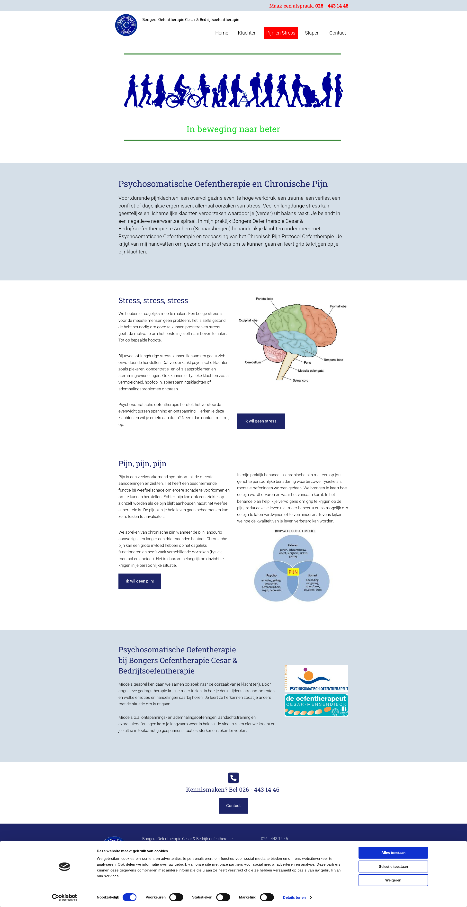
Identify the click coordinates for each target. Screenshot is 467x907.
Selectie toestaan (393, 866)
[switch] (176, 897)
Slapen (312, 33)
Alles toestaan (393, 853)
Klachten (247, 33)
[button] (261, 421)
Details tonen (294, 897)
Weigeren (393, 880)
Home (221, 33)
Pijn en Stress (280, 33)
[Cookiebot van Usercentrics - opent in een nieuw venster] (64, 897)
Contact (337, 33)
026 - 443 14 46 (331, 5)
